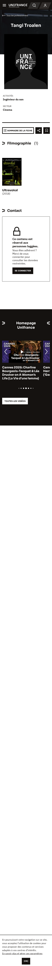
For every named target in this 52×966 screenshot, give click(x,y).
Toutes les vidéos (15, 401)
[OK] (26, 961)
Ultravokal (10, 190)
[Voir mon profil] (45, 5)
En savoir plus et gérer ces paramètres (22, 953)
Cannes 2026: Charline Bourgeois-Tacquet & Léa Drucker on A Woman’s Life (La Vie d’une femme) (20, 373)
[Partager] (38, 130)
